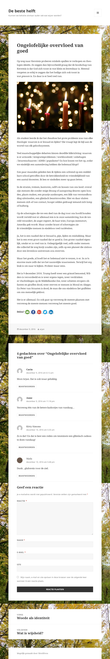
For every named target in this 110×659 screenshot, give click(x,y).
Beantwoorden (27, 386)
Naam (21, 540)
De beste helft (22, 10)
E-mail (21, 552)
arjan (42, 329)
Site (19, 564)
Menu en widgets (98, 16)
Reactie (22, 501)
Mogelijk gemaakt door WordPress (32, 653)
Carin (29, 369)
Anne (29, 397)
